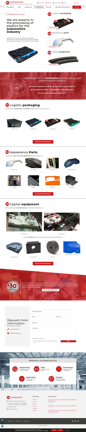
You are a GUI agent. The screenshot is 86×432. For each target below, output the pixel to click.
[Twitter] (78, 421)
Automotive (39, 7)
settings (46, 430)
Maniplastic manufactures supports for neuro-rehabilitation (62, 405)
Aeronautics (28, 7)
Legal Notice (10, 421)
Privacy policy (18, 421)
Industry (49, 7)
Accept (54, 430)
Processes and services (62, 7)
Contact (76, 7)
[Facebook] (75, 421)
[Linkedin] (73, 421)
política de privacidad (48, 340)
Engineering (10, 7)
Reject (60, 430)
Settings (67, 430)
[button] (7, 123)
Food (19, 7)
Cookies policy (26, 421)
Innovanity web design (43, 425)
